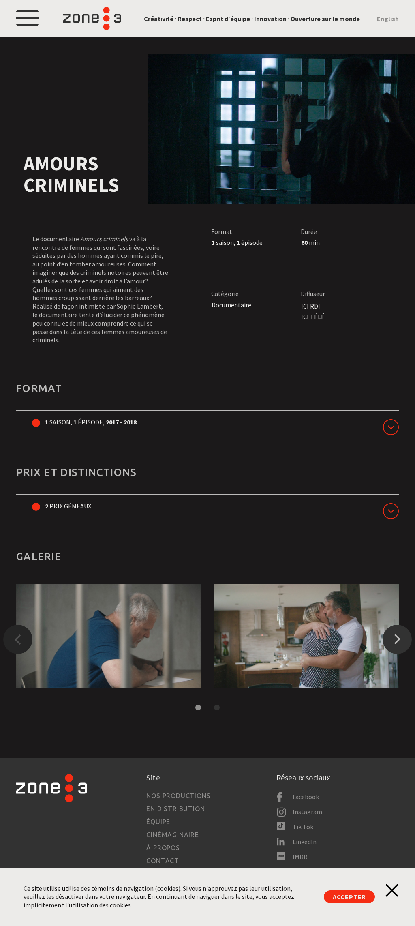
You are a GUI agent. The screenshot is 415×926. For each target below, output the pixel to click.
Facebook (306, 797)
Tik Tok (303, 827)
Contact (162, 860)
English (388, 19)
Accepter (349, 897)
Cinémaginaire (172, 834)
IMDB (300, 857)
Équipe (158, 821)
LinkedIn (305, 842)
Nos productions (178, 796)
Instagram (307, 812)
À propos (163, 847)
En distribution (175, 808)
